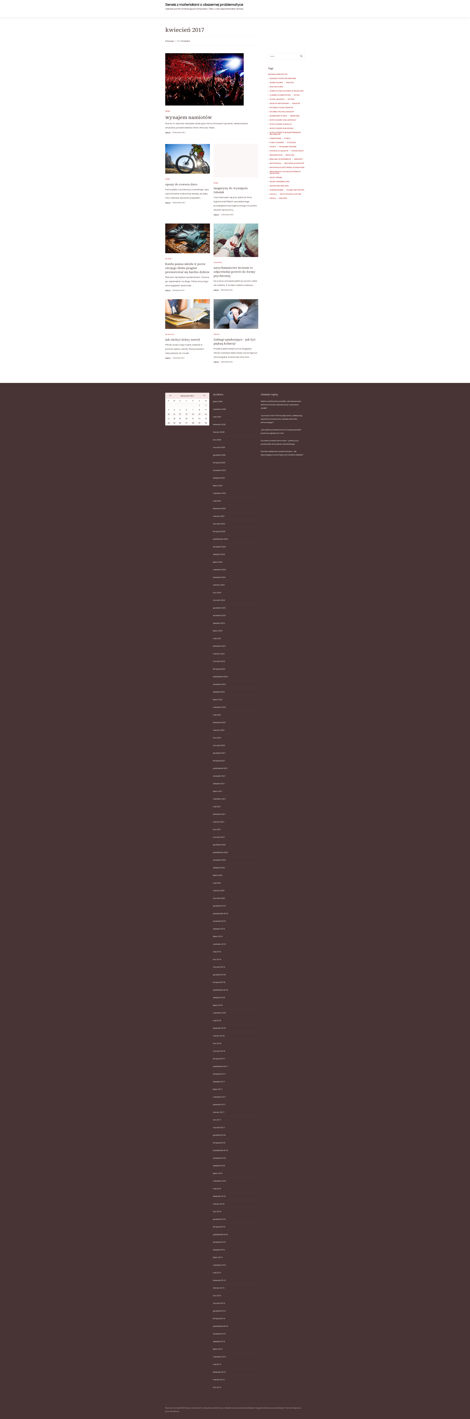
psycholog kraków (279, 151)
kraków (296, 103)
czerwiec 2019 (219, 944)
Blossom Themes (285, 1408)
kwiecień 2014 (219, 1372)
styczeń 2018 (219, 1051)
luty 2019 (217, 959)
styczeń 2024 (219, 600)
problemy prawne (287, 147)
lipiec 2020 (217, 875)
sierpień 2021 (219, 784)
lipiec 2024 (217, 562)
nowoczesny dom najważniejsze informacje (285, 133)
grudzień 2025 (219, 455)
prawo (273, 147)
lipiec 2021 (217, 791)
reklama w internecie (280, 159)
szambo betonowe (295, 190)
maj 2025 (217, 501)
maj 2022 (217, 715)
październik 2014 (220, 1326)
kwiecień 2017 (219, 1105)
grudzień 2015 (219, 1219)
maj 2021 (217, 807)
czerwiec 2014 (219, 1357)
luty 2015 (217, 1296)
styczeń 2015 (219, 1303)
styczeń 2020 (219, 898)
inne (167, 111)
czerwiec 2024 (219, 570)
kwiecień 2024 (219, 577)
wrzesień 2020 (219, 860)
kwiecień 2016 (219, 1196)
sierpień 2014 (219, 1341)
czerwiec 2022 (219, 707)
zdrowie (218, 262)
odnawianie (275, 138)
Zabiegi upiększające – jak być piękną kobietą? (235, 341)
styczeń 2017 (219, 1127)
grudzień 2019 (219, 906)
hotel (297, 95)
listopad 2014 (219, 1318)
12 (180, 414)
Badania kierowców (278, 74)
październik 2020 (220, 852)
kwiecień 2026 (219, 424)
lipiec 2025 (217, 486)
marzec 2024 (218, 585)
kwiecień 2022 (219, 722)
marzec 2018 (218, 1036)
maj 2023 (217, 638)
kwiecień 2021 (219, 814)
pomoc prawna (277, 142)
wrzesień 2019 (219, 921)
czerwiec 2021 (219, 799)
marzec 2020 (218, 891)
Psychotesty (297, 151)
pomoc (287, 138)
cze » (204, 395)
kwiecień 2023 (219, 646)
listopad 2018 (219, 982)
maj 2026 (217, 417)
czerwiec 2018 (219, 1013)
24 (169, 423)
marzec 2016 (218, 1204)
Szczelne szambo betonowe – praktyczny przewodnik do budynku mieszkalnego (279, 442)
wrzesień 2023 (219, 615)
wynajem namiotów (188, 117)
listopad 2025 (219, 463)
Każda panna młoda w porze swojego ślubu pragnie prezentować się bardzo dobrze (187, 268)
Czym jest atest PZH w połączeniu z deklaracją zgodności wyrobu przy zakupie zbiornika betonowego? (281, 419)
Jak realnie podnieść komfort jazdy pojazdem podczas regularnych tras (281, 431)
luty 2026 (217, 440)
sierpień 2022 (219, 692)
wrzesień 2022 (219, 684)
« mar (170, 395)
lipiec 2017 (217, 1089)
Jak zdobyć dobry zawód (182, 340)
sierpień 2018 (219, 998)
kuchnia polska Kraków (281, 107)
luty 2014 (217, 1387)
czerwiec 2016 (219, 1181)
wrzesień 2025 (219, 470)
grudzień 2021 (219, 753)
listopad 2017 (219, 1059)
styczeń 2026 (219, 447)
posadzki (291, 142)
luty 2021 (217, 829)
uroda (217, 334)
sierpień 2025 (219, 478)
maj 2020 (217, 883)
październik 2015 (220, 1234)
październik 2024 (220, 539)
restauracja (275, 163)
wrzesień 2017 (219, 1074)
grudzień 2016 (219, 1135)
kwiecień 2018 (219, 1028)
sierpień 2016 (219, 1166)
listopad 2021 (219, 761)
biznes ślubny (276, 83)
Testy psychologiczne (290, 194)
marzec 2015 (218, 1288)
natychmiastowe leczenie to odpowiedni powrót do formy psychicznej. (234, 272)
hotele (291, 99)
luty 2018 (217, 1043)
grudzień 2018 (219, 975)
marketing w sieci (278, 116)
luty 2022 (217, 738)
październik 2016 (220, 1150)
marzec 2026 (218, 432)
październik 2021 (220, 768)
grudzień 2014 (219, 1311)
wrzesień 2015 (219, 1242)
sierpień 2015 (219, 1250)
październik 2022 (220, 677)
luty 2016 (217, 1211)
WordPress (174, 1411)
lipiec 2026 (217, 401)
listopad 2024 (219, 531)
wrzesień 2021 (219, 776)
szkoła (273, 194)
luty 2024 (217, 593)
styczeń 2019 (219, 967)
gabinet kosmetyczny (280, 95)
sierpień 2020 (219, 868)
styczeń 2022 (219, 745)
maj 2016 (217, 1189)
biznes (168, 259)
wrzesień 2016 (219, 1158)
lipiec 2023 (217, 631)
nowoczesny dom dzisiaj (281, 128)
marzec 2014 (218, 1380)
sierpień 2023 (219, 623)
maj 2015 (217, 1273)
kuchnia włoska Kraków (282, 112)
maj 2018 (217, 1021)
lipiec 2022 (217, 700)
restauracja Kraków (294, 163)
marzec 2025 (218, 516)
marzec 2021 (218, 822)
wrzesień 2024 (219, 547)
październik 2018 (220, 990)
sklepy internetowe (279, 182)
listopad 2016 (219, 1143)
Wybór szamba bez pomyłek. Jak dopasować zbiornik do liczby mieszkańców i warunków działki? (281, 404)
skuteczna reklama (279, 186)
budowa (290, 83)
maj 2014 (217, 1364)
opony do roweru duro (181, 184)
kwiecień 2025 (219, 508)
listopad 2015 (219, 1227)
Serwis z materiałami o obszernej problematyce (204, 4)
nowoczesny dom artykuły (283, 120)
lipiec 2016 (217, 1173)
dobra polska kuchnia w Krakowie (286, 91)
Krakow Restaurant (279, 103)
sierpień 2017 (219, 1082)
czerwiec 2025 (219, 493)
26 (180, 423)
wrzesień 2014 (219, 1334)
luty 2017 (217, 1120)
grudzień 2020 (219, 845)
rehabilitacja (276, 155)
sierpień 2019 (219, 929)
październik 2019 (220, 914)
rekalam (290, 155)
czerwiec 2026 (219, 409)
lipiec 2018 (217, 1005)
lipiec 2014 (217, 1349)
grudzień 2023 (219, 608)
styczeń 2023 (219, 661)
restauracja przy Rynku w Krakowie (287, 167)
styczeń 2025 (219, 524)
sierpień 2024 (219, 554)
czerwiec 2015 (219, 1265)
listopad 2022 (219, 669)
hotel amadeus (277, 99)
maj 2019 (217, 952)
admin (167, 132)
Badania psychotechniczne (283, 78)
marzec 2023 (218, 654)
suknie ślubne (276, 190)
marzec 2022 (218, 730)
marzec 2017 (218, 1112)
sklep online (276, 177)
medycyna (295, 116)
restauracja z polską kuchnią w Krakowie (285, 172)
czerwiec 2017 (219, 1097)
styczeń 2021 (219, 837)
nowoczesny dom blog (281, 124)
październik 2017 (220, 1066)
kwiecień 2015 (219, 1280)
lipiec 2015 (217, 1257)
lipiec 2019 (217, 936)
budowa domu (276, 87)
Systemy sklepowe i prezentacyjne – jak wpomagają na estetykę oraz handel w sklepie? (282, 453)
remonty (298, 159)
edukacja (170, 334)
